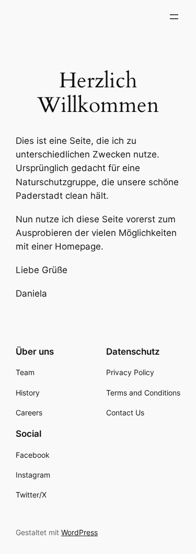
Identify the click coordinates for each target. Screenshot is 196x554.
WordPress (79, 532)
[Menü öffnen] (174, 16)
